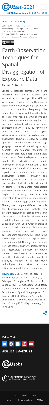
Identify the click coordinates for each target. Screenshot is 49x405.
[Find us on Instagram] (24, 344)
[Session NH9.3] (17, 21)
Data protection (25, 400)
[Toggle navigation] (43, 7)
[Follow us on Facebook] (11, 344)
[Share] (44, 314)
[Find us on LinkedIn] (18, 344)
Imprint (8, 400)
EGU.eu (40, 400)
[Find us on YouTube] (31, 344)
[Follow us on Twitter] (4, 344)
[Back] (5, 21)
